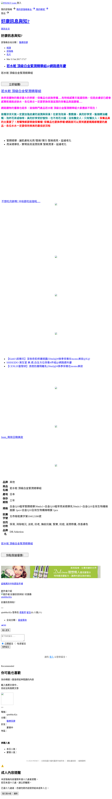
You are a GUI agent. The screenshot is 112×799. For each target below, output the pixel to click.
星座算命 (22, 620)
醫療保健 (23, 42)
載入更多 (5, 630)
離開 (15, 794)
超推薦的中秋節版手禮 (12, 584)
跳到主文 (5, 29)
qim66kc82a (6, 597)
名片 (9, 54)
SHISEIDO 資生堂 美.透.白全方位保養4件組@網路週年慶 (39, 362)
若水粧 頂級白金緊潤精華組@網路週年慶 (36, 66)
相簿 (9, 48)
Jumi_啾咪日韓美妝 (12, 437)
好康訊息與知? (15, 21)
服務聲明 (82, 761)
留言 (28, 612)
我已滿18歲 (6, 794)
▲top (3, 625)
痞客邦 (22, 612)
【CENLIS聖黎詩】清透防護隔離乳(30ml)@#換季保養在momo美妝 (45, 366)
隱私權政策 (71, 761)
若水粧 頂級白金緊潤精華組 (17, 543)
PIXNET (36, 761)
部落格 (10, 51)
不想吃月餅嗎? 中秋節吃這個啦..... (21, 201)
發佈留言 (5, 647)
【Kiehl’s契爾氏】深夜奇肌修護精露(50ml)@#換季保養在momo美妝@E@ (48, 358)
